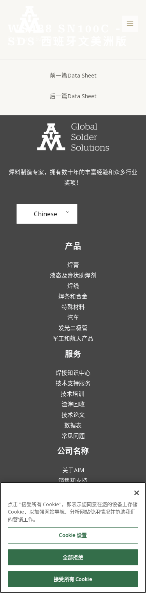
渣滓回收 (73, 404)
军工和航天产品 (73, 338)
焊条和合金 (73, 296)
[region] (73, 537)
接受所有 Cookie (73, 578)
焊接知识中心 (73, 372)
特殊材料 (73, 307)
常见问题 (73, 435)
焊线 (73, 285)
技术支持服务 (73, 383)
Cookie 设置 (73, 534)
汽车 (73, 317)
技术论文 (73, 414)
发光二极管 (73, 328)
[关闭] (136, 492)
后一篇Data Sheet (73, 96)
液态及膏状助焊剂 (73, 275)
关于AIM (73, 470)
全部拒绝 (73, 557)
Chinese (45, 214)
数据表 (73, 425)
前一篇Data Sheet (73, 75)
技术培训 (73, 393)
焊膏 (73, 264)
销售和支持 (73, 480)
